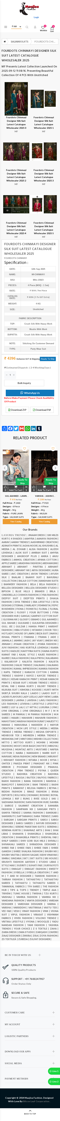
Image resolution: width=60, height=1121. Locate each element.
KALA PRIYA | (38, 658)
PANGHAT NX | (43, 763)
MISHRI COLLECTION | (46, 739)
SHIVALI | (53, 840)
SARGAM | (10, 819)
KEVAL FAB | (10, 686)
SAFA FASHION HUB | (38, 802)
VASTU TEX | (51, 907)
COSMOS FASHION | (28, 594)
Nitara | (34, 760)
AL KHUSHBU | (47, 545)
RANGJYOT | (9, 784)
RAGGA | (21, 777)
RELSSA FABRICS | (38, 788)
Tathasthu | (35, 879)
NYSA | (54, 760)
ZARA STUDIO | (27, 932)
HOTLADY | (8, 633)
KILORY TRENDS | (48, 686)
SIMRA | (6, 858)
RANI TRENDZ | (42, 784)
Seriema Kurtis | (13, 830)
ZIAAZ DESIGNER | (12, 935)
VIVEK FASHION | (25, 918)
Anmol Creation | (25, 559)
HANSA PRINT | (38, 626)
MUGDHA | (8, 749)
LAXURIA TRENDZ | (15, 535)
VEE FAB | (7, 911)
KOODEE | (38, 689)
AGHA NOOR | (31, 545)
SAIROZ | (11, 805)
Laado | (36, 693)
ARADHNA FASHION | (30, 563)
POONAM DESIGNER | (32, 767)
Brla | (54, 591)
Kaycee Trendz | (47, 675)
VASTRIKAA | (36, 907)
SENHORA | (8, 826)
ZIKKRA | (27, 935)
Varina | (52, 904)
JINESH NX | (51, 640)
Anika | (46, 556)
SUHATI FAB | (36, 865)
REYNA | (53, 788)
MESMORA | (8, 739)
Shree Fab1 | (25, 847)
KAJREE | (7, 658)
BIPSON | (9, 591)
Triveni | (7, 893)
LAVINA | (21, 700)
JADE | (54, 637)
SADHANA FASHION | (14, 802)
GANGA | (26, 616)
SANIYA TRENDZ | (12, 812)
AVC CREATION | (21, 573)
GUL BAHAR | (10, 623)
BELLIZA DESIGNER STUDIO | (41, 587)
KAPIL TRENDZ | (14, 672)
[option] (16, 481)
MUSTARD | (43, 749)
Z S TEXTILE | (41, 928)
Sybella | (20, 872)
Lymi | (55, 707)
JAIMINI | (19, 640)
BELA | (34, 584)
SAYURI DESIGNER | (47, 823)
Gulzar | (22, 626)
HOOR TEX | (51, 630)
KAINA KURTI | (50, 651)
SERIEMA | (52, 826)
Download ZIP (18, 409)
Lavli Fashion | (48, 700)
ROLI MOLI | (21, 795)
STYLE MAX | (9, 865)
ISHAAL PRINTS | (13, 637)
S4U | (55, 798)
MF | (17, 739)
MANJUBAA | (23, 724)
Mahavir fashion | (46, 717)
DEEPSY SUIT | (13, 598)
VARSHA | (7, 907)
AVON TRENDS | (41, 573)
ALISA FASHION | (39, 549)
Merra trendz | (47, 735)
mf (33, 274)
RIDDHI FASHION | (14, 791)
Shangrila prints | (28, 837)
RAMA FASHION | (35, 781)
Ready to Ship (22, 481)
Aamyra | (30, 538)
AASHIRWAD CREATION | (44, 542)
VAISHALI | (9, 897)
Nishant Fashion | (16, 760)
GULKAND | (25, 623)
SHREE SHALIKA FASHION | (29, 851)
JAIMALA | (8, 640)
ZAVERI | (53, 932)
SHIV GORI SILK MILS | (34, 840)
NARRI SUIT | (50, 753)
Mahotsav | (9, 721)
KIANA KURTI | (27, 686)
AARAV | (6, 542)
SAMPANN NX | (26, 809)
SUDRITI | (22, 865)
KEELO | (6, 679)
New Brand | (40, 756)
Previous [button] (5, 468)
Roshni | (45, 795)
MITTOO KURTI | (25, 742)
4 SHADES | (17, 538)
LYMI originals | (34, 710)
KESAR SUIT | (21, 682)
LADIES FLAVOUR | (12, 696)
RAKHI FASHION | (13, 781)
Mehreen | (30, 735)
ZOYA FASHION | (49, 935)
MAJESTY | (52, 721)
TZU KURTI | (51, 893)
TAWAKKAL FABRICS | (14, 886)
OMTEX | (7, 763)
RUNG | (28, 798)
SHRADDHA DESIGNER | (43, 844)
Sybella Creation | (38, 872)
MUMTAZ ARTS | (25, 749)
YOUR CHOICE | (23, 928)
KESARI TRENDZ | (39, 682)
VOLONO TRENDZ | (47, 918)
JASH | (28, 640)
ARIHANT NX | (23, 570)
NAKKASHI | (34, 753)
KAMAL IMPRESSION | (26, 668)
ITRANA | (44, 637)
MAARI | (16, 717)
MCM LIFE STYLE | (28, 728)
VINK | (47, 911)
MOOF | (18, 746)
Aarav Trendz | (21, 542)
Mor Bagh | (30, 746)
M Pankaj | (20, 714)
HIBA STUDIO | (23, 630)
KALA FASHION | (21, 658)
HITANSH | (38, 630)
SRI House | (51, 858)
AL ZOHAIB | (21, 549)
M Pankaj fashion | (41, 714)
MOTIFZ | (42, 746)
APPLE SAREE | (10, 563)
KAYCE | (31, 675)
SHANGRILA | (36, 833)
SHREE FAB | (9, 847)
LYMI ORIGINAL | (12, 710)
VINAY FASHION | (32, 911)
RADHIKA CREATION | (32, 774)
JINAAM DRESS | (37, 535)
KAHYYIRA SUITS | (31, 651)
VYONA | (31, 921)
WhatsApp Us (32, 392)
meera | (45, 728)
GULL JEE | (9, 626)
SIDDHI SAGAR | (31, 854)
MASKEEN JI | (40, 724)
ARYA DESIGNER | (42, 570)
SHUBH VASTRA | (12, 854)
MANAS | (8, 724)
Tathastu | (23, 883)
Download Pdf (43, 409)
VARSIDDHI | (20, 907)
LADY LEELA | (30, 696)
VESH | (17, 911)
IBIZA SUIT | (43, 633)
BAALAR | (19, 577)
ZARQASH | (42, 932)
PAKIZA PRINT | (23, 763)
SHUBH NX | (51, 851)
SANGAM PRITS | (47, 809)
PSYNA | (44, 770)
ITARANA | (31, 637)
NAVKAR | (7, 756)
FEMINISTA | (45, 605)
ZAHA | (54, 928)
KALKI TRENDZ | (24, 665)
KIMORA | (26, 689)
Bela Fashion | (48, 584)
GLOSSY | (25, 619)
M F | (49, 710)
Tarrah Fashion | (14, 879)
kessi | (54, 682)
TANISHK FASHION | (46, 876)
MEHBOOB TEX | (12, 735)
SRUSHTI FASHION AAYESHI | (20, 862)
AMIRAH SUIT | (40, 552)
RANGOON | (24, 784)
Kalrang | (40, 665)
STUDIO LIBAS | (48, 862)
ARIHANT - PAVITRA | (32, 566)
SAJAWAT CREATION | (33, 805)
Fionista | (32, 609)
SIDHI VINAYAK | (49, 854)
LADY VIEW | (45, 696)
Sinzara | (17, 858)
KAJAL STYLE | (28, 654)
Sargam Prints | (28, 819)
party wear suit (38, 349)
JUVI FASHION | (11, 647)
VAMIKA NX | (50, 897)
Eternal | (19, 605)
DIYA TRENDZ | (24, 602)
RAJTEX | (32, 777)
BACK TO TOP (30, 1114)
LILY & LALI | (18, 707)
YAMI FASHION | (37, 925)
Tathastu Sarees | (45, 883)
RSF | (19, 798)
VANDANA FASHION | (14, 900)
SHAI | (49, 830)
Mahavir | (28, 717)
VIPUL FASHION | (22, 914)
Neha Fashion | (22, 756)
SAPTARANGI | (25, 816)
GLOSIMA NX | (11, 619)
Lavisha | (33, 700)
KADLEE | (15, 651)
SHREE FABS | (42, 847)
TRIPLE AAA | (50, 890)
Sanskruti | (9, 816)
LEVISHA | (26, 703)
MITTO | (8, 742)
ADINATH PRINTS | (12, 545)
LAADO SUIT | (50, 693)
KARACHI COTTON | (37, 672)
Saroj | (45, 819)
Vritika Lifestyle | (14, 921)
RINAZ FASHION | (39, 791)
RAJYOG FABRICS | (47, 777)
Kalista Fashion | (35, 661)
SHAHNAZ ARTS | (34, 830)
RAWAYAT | (20, 788)
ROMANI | (34, 795)
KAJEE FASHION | (48, 654)
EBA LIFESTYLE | (43, 602)
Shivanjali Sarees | (15, 844)
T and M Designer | (21, 876)
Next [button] (55, 468)
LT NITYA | (32, 707)
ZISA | (36, 935)
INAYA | (54, 633)
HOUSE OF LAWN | (25, 633)
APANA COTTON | (47, 559)
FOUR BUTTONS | (40, 612)
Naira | (21, 753)
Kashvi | (20, 675)
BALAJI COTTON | (29, 580)
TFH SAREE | (35, 886)
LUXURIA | (45, 707)
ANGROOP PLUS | (29, 556)
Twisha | (38, 893)
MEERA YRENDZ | (25, 732)
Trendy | (36, 890)
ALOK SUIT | (23, 552)
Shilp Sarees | (11, 840)
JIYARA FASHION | (47, 644)
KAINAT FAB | (10, 654)
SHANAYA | (20, 833)
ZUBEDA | (23, 939)
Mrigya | (53, 746)
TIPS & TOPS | (20, 890)
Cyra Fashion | (49, 594)
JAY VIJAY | (38, 640)
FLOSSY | (23, 612)
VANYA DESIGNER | (38, 900)
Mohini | (43, 742)
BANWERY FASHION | (17, 584)
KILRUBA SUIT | (11, 689)
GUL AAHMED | (50, 619)
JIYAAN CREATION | (25, 644)
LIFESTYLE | (39, 703)
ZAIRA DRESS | (10, 932)
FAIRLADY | (31, 605)
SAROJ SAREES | (26, 823)
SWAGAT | (17, 869)
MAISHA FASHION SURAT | (32, 721)
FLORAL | (44, 609)
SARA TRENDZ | (43, 816)
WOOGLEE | (44, 921)
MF (3, 67)
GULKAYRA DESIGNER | (45, 623)
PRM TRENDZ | (28, 770)
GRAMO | (36, 619)
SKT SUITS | (37, 858)
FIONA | (21, 609)
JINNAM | (7, 644)
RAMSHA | (52, 781)
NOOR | (45, 760)
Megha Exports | (47, 732)
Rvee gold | (43, 798)
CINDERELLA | (9, 594)
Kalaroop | (13, 661)
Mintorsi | (27, 739)
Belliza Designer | (13, 587)
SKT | (26, 858)
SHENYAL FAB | (49, 837)
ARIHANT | (9, 566)
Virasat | (40, 914)
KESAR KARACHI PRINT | (25, 679)
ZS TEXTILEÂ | (10, 939)
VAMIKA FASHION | (29, 897)
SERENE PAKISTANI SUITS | (31, 826)
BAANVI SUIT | (36, 577)
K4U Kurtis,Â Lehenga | (35, 647)
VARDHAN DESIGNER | (32, 904)
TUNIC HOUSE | (22, 893)
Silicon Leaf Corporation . (36, 1101)
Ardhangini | (50, 563)
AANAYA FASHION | (47, 538)
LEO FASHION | (11, 703)
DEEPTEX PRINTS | (37, 598)
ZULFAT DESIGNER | (40, 939)
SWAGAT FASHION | (36, 869)
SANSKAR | (52, 812)
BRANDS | (42, 591)
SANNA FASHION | (34, 812)
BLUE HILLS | (25, 591)
